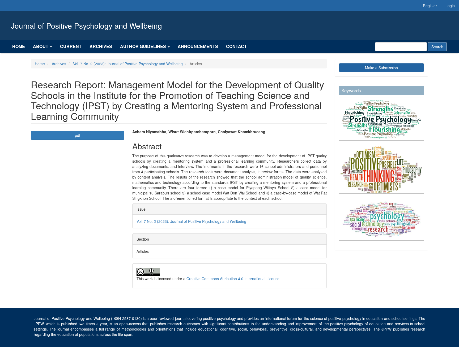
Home (18, 46)
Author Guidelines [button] (143, 46)
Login (450, 5)
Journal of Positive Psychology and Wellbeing (86, 25)
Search (437, 46)
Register (430, 5)
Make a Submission (381, 67)
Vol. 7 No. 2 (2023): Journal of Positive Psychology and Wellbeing (128, 63)
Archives (101, 46)
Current (71, 46)
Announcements (198, 46)
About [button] (41, 46)
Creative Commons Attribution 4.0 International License (232, 278)
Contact (236, 46)
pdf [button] (77, 135)
